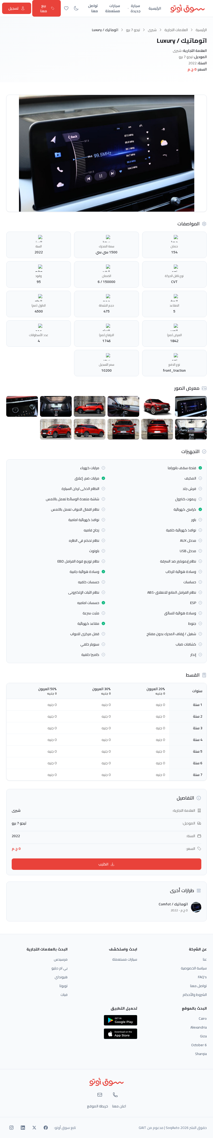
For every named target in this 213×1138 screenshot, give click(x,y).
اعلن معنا (119, 1106)
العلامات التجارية (176, 29)
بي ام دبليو (59, 968)
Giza (203, 1036)
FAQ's (202, 977)
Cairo (203, 1018)
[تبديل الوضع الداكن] (76, 8)
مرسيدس (61, 959)
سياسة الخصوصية (194, 968)
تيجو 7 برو (133, 29)
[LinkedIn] (23, 1127)
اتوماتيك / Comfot (173, 904)
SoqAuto (172, 1127)
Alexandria (198, 1027)
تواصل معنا (93, 8)
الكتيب (103, 864)
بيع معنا (43, 8)
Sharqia (201, 1053)
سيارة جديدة (136, 8)
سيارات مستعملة (112, 8)
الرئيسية (155, 8)
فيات (64, 994)
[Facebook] (46, 1127)
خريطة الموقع (97, 1106)
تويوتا (63, 985)
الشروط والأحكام (195, 994)
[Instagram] (11, 1127)
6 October (199, 1045)
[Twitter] (34, 1127)
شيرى (152, 29)
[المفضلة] (66, 8)
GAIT (142, 1127)
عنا (205, 959)
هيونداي (61, 977)
